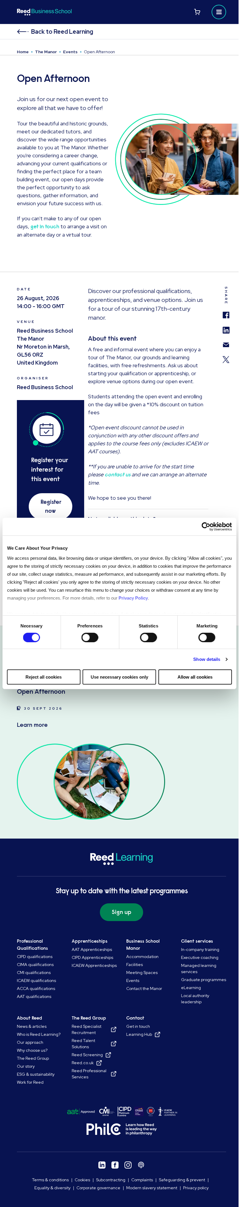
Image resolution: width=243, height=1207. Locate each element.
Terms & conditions (50, 1179)
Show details (206, 659)
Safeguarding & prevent (182, 1179)
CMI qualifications (34, 972)
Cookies (82, 1179)
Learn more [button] (32, 725)
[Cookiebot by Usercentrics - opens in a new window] (206, 526)
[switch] (89, 637)
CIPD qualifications (34, 956)
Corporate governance (98, 1187)
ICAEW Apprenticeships (94, 965)
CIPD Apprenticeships (92, 957)
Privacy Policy (133, 597)
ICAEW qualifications (36, 980)
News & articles (32, 1026)
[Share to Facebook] (226, 312)
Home (23, 51)
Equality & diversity (52, 1187)
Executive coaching (199, 957)
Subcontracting (110, 1179)
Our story (26, 1066)
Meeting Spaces (142, 972)
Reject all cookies (43, 676)
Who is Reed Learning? (38, 1034)
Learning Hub (139, 1034)
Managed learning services (198, 968)
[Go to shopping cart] (197, 12)
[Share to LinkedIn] (226, 327)
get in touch (45, 226)
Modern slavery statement (151, 1187)
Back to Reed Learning (62, 31)
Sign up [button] (121, 912)
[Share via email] (226, 342)
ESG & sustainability (36, 1074)
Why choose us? (32, 1050)
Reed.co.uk (83, 1062)
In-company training (200, 949)
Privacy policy (196, 1187)
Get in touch (138, 1026)
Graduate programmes (203, 979)
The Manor (46, 51)
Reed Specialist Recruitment (86, 1029)
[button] (219, 12)
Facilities (134, 964)
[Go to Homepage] (68, 12)
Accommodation (142, 956)
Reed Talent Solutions (83, 1043)
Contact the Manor (144, 988)
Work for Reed (30, 1082)
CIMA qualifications (35, 964)
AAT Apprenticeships (92, 949)
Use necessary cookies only (119, 676)
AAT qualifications (34, 996)
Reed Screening (87, 1054)
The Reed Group (33, 1058)
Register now (51, 506)
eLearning (191, 987)
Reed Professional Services (89, 1074)
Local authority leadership (195, 998)
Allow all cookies (195, 676)
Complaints (142, 1179)
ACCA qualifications (36, 988)
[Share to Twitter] (226, 356)
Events (70, 51)
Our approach (30, 1042)
